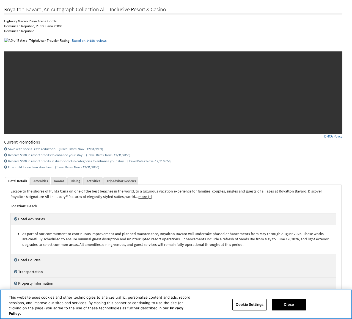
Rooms (59, 181)
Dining (75, 181)
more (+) (145, 196)
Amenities (41, 181)
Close (289, 304)
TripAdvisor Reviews (121, 181)
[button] (15, 93)
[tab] (17, 181)
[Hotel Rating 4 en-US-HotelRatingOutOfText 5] (182, 10)
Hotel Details (17, 181)
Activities (93, 181)
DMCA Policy (333, 136)
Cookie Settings (249, 304)
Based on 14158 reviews (89, 40)
